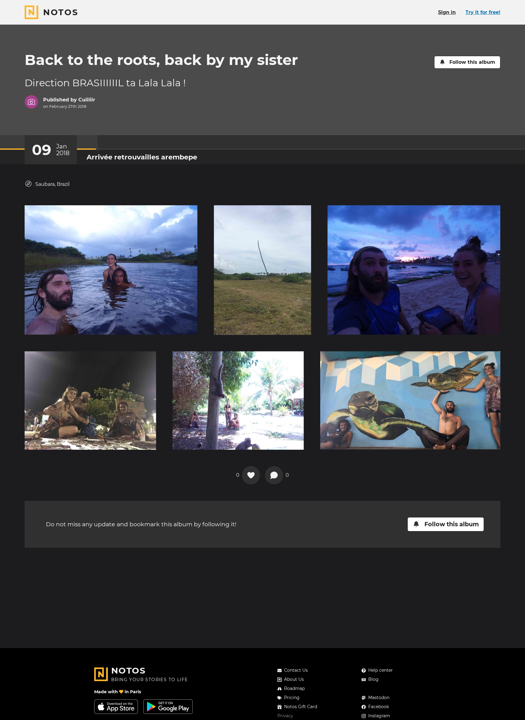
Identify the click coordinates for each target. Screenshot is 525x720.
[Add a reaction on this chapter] (251, 475)
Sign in (447, 12)
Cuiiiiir (86, 100)
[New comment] (274, 475)
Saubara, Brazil (52, 184)
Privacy (285, 715)
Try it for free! (482, 12)
